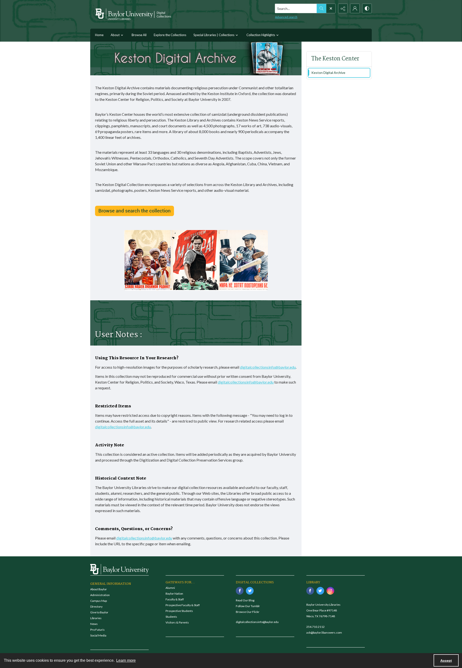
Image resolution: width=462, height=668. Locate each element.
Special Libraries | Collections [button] (213, 35)
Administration (100, 595)
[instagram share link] (330, 591)
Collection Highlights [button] (260, 35)
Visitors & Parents (177, 622)
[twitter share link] (250, 591)
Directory (96, 606)
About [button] (115, 35)
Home (99, 35)
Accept (446, 660)
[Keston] (134, 211)
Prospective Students (179, 611)
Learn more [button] (126, 660)
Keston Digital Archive (328, 73)
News (94, 624)
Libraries (96, 618)
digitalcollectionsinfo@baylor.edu (268, 367)
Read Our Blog (245, 600)
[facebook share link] (240, 591)
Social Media (98, 635)
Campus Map (98, 601)
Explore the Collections (170, 35)
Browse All (139, 35)
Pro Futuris (97, 629)
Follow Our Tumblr (248, 606)
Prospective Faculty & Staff (183, 605)
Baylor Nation (174, 593)
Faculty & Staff (175, 599)
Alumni (170, 588)
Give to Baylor (99, 612)
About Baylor (98, 589)
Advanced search (286, 17)
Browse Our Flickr (247, 612)
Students (171, 616)
